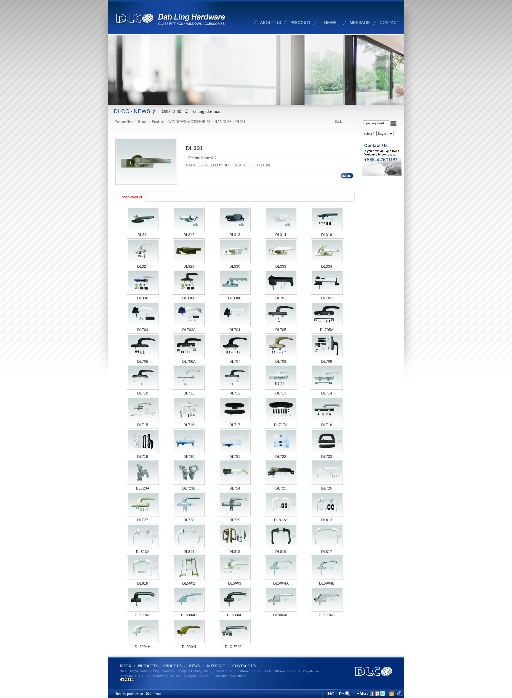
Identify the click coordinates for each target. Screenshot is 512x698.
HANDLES (223, 122)
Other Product (131, 197)
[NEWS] (330, 17)
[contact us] (389, 17)
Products (158, 122)
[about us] (271, 17)
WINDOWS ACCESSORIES (189, 122)
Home (142, 122)
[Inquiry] (336, 693)
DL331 (240, 122)
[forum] (360, 17)
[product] (300, 17)
